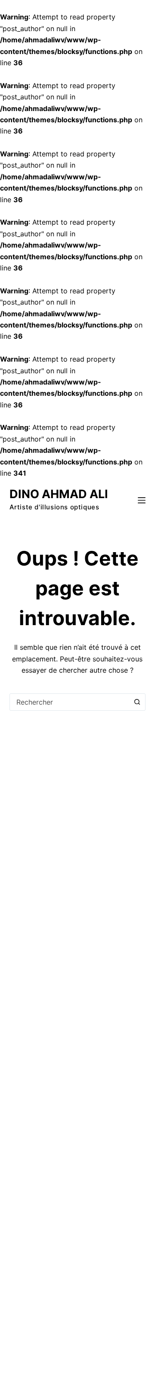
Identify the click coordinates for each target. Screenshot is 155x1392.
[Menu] (142, 500)
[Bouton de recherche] (137, 702)
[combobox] (69, 702)
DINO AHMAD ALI (58, 494)
